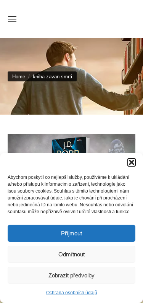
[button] (131, 162)
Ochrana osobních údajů (71, 292)
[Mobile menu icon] (12, 19)
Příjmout (71, 233)
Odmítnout (71, 254)
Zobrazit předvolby (71, 275)
